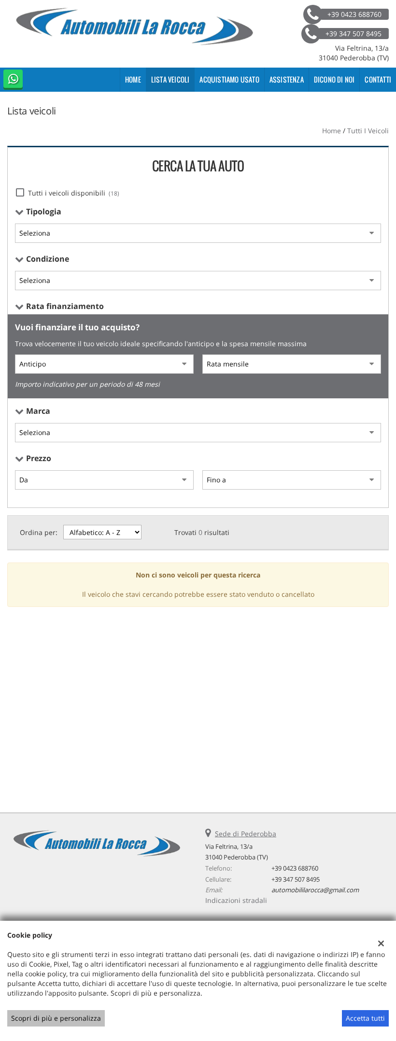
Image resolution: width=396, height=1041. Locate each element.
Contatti (378, 79)
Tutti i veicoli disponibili (73, 192)
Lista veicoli (170, 79)
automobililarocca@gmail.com (315, 890)
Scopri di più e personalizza (56, 1018)
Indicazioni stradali (236, 900)
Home (133, 79)
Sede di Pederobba (245, 833)
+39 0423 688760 (294, 868)
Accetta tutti (365, 1018)
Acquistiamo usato (229, 79)
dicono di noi (334, 79)
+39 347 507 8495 (295, 879)
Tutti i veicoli (368, 130)
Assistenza (286, 79)
